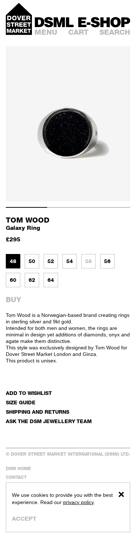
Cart (78, 32)
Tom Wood (27, 220)
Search (114, 32)
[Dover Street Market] (19, 19)
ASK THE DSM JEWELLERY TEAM (49, 421)
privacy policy (78, 502)
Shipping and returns (37, 412)
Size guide (21, 402)
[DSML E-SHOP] (82, 22)
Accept (24, 518)
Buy (13, 299)
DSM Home (18, 468)
